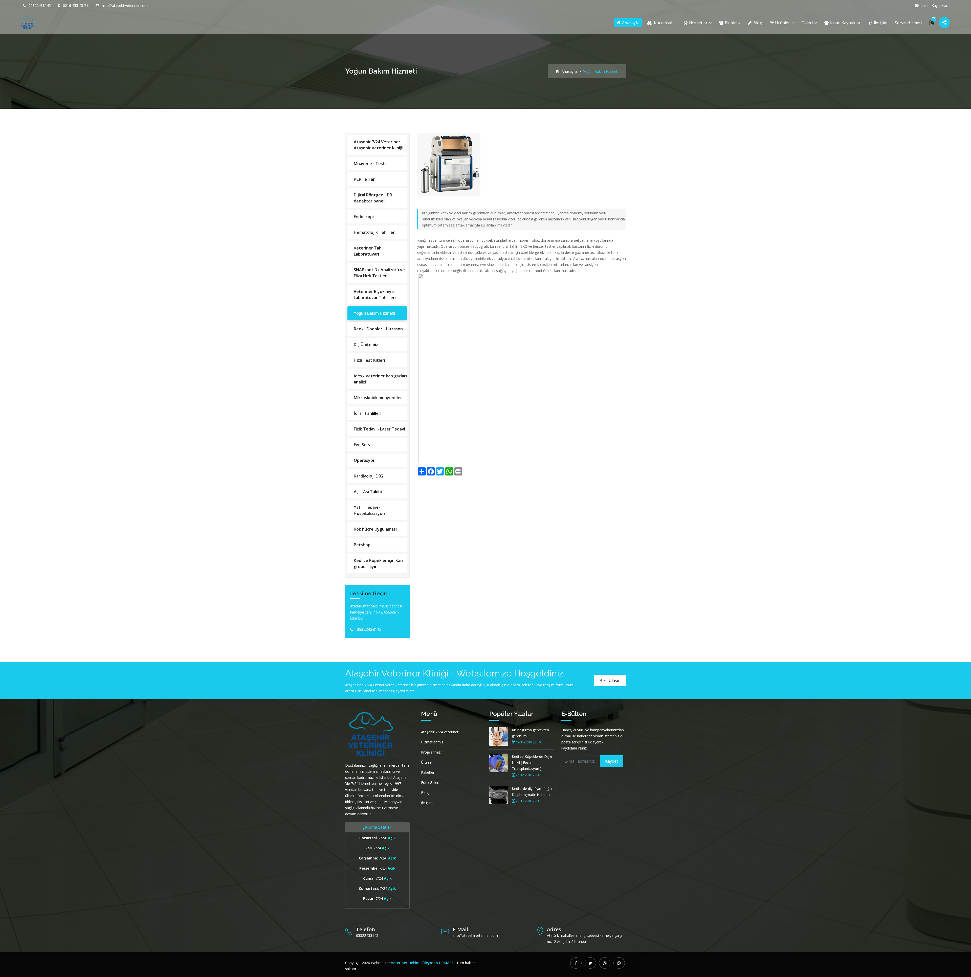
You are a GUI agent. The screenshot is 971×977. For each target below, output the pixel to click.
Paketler (427, 772)
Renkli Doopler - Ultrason (378, 329)
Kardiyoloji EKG (368, 476)
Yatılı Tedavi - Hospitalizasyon (369, 510)
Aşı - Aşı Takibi (368, 491)
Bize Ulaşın (610, 680)
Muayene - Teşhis (371, 163)
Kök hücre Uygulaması (375, 529)
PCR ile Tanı (365, 179)
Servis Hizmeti (908, 23)
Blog (757, 23)
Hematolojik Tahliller (374, 232)
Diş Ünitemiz (366, 344)
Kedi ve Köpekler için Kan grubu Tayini (378, 563)
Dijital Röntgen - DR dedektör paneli (373, 198)
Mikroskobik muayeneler (378, 397)
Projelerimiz (430, 752)
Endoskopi (364, 216)
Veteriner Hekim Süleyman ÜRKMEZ (422, 962)
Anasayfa (630, 23)
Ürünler (782, 23)
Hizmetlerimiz (432, 742)
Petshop (362, 545)
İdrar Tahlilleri (367, 413)
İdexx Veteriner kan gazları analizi (380, 379)
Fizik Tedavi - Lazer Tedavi (379, 429)
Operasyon (365, 460)
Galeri (808, 23)
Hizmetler (698, 23)
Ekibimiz (732, 23)
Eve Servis (363, 444)
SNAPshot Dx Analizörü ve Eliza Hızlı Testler (379, 273)
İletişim (880, 23)
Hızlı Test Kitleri (369, 360)
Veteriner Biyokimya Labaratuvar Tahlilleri (375, 294)
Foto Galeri (430, 782)
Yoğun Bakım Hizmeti (374, 313)
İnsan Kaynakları (934, 5)
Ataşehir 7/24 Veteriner (439, 732)
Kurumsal (663, 23)
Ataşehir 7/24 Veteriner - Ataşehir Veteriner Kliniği (378, 145)
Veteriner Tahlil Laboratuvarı (369, 251)
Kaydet (611, 761)
